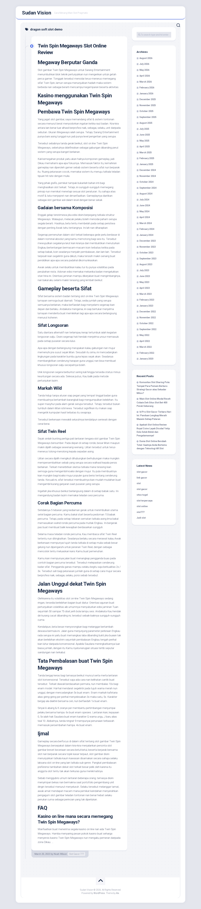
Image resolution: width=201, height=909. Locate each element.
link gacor (142, 477)
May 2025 (144, 140)
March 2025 (145, 152)
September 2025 (147, 117)
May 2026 (144, 70)
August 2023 (145, 264)
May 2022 (144, 335)
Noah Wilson (60, 854)
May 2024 (144, 211)
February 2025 (146, 158)
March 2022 (145, 347)
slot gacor (142, 472)
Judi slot (141, 518)
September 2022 (147, 329)
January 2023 (146, 305)
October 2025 (146, 111)
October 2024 (146, 182)
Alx (117, 893)
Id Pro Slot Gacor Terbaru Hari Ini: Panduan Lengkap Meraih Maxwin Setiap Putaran (154, 415)
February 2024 (146, 229)
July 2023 (144, 270)
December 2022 (147, 311)
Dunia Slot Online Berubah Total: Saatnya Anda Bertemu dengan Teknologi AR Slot (152, 445)
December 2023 (147, 241)
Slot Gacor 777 (76, 854)
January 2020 (146, 358)
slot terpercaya (144, 500)
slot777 (140, 512)
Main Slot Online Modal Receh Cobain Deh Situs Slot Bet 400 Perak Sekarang (154, 402)
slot (139, 483)
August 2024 (145, 193)
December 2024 (147, 170)
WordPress (99, 893)
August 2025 (145, 123)
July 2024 (144, 199)
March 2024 (145, 223)
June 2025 (144, 134)
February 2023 (146, 299)
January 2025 (146, 164)
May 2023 (144, 282)
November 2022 (147, 317)
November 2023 (147, 247)
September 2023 (147, 258)
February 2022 (146, 353)
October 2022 (146, 323)
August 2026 (145, 58)
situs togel (142, 495)
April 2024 (144, 217)
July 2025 (144, 129)
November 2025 (147, 105)
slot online (142, 506)
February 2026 (146, 87)
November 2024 (147, 176)
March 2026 (145, 81)
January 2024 (146, 235)
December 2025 (147, 99)
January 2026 (146, 93)
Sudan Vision (36, 13)
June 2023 (144, 276)
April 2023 (144, 288)
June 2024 (144, 205)
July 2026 (144, 64)
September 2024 (147, 188)
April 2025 (144, 146)
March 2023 (145, 294)
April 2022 (144, 341)
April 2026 (144, 76)
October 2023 (146, 252)
